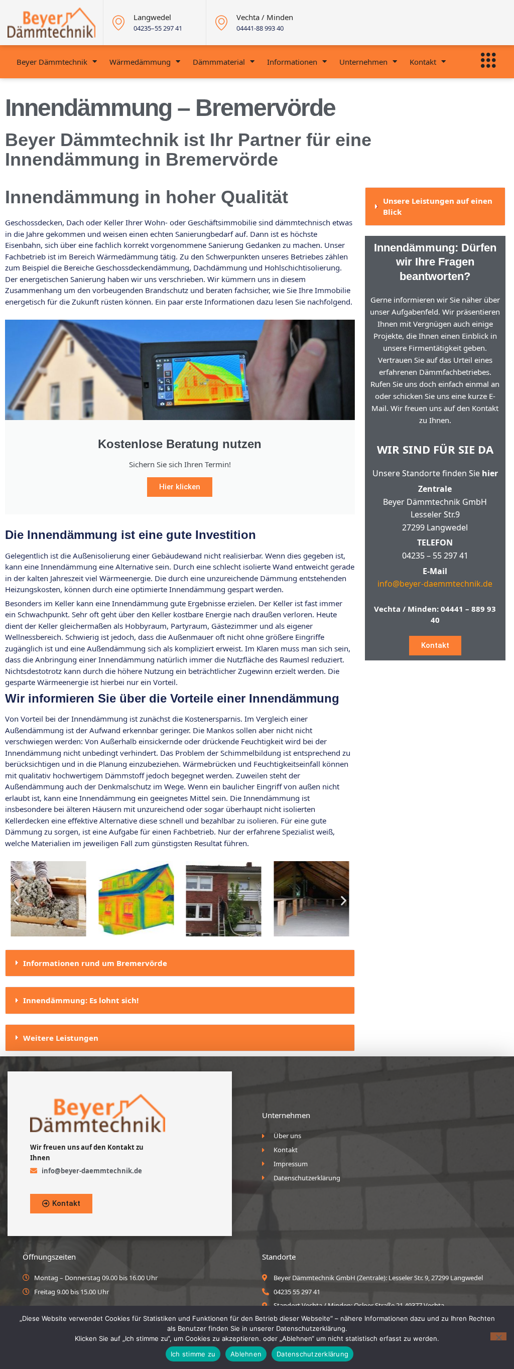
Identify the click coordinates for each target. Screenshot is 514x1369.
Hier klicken (179, 486)
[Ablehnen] (498, 1336)
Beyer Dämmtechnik (52, 62)
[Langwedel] (118, 22)
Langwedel (152, 17)
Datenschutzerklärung (312, 1354)
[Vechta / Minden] (221, 22)
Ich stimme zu (193, 1354)
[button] (16, 900)
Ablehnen (246, 1354)
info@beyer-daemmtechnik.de (434, 583)
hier (490, 473)
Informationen (292, 62)
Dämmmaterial (219, 62)
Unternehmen (363, 62)
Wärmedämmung (140, 62)
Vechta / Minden (264, 17)
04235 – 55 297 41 (435, 555)
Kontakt (423, 62)
